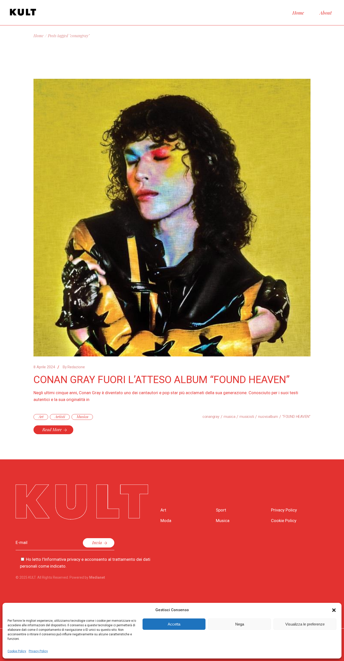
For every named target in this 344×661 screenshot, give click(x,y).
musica (229, 416)
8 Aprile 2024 (44, 367)
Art (41, 416)
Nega (239, 624)
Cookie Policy (17, 651)
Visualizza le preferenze (305, 624)
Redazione (74, 367)
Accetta (174, 624)
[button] (333, 610)
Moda (165, 520)
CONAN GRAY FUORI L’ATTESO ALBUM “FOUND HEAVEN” (161, 380)
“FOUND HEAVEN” (296, 416)
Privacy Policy (38, 651)
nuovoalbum (268, 416)
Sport (221, 509)
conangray (210, 416)
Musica (82, 416)
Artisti (60, 416)
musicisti (246, 416)
